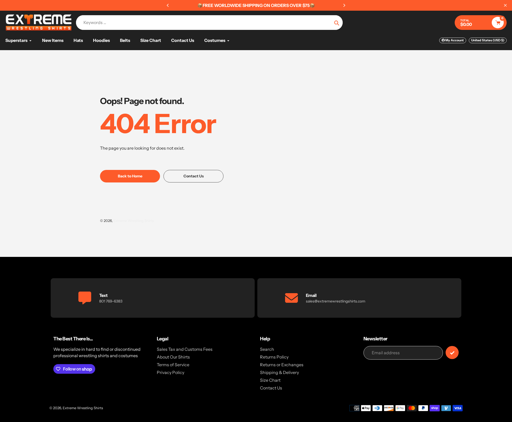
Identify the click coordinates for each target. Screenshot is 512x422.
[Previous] (168, 5)
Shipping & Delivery (279, 372)
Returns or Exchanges (281, 364)
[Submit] (452, 352)
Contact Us (271, 388)
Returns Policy (274, 357)
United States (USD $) (487, 40)
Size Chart (270, 380)
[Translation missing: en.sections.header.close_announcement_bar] (505, 5)
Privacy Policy (170, 372)
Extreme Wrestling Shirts (133, 220)
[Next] (344, 5)
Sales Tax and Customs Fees (185, 349)
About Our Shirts (173, 357)
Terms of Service (173, 364)
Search (267, 349)
